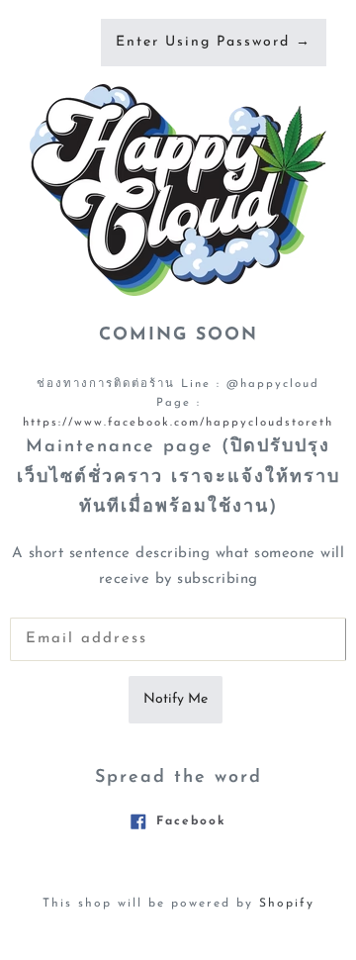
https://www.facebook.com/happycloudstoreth (178, 423)
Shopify (286, 904)
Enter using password (214, 42)
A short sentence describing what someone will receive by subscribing (178, 566)
